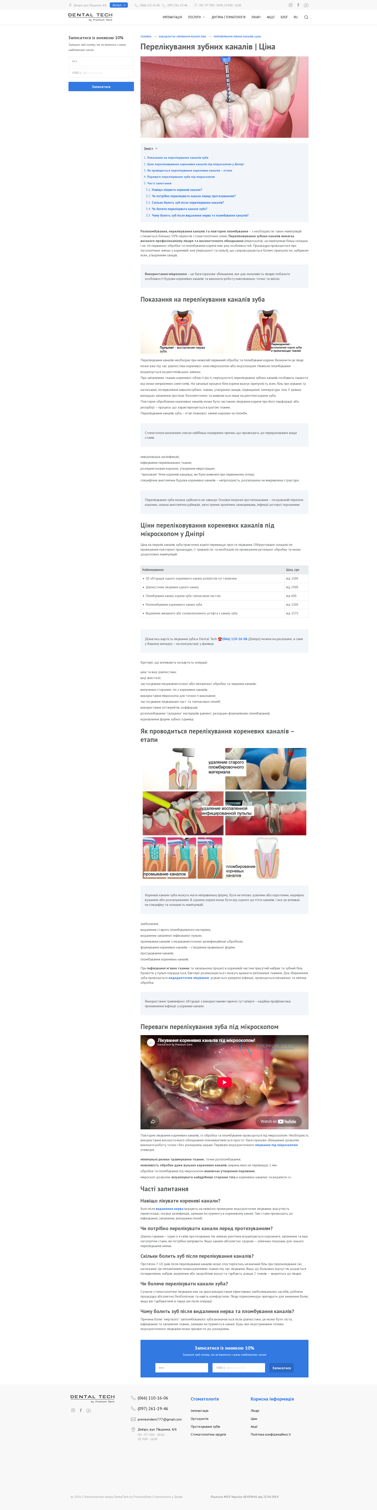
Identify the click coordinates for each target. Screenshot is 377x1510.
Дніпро (117, 5)
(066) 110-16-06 (234, 639)
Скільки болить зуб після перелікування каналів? (188, 202)
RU (296, 17)
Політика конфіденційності (271, 1434)
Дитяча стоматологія (228, 17)
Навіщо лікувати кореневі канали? (177, 190)
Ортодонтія (199, 1418)
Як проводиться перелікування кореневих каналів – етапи (189, 170)
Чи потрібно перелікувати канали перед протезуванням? (194, 196)
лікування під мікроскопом (276, 1145)
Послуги (194, 17)
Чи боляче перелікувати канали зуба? (179, 209)
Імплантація (172, 17)
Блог (284, 17)
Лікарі (256, 17)
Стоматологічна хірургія (208, 1434)
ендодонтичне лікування (188, 977)
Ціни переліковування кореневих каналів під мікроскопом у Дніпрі (195, 164)
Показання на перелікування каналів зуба (177, 158)
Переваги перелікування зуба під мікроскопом (181, 177)
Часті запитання (159, 183)
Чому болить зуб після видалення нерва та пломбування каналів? (200, 215)
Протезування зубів (205, 1426)
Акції (271, 17)
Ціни (254, 1418)
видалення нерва (169, 1208)
